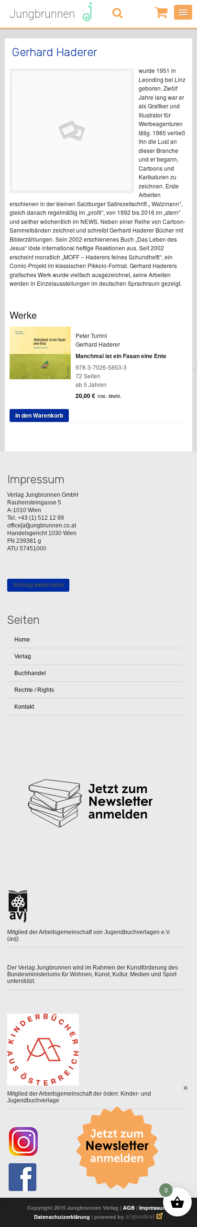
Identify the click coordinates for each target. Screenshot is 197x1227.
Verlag (22, 656)
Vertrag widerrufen (38, 585)
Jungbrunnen (42, 14)
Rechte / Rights (34, 690)
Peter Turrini (91, 335)
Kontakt (24, 706)
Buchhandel (30, 673)
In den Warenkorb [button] (39, 415)
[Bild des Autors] (72, 131)
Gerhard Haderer (98, 344)
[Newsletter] (120, 1147)
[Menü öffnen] (183, 12)
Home (22, 639)
